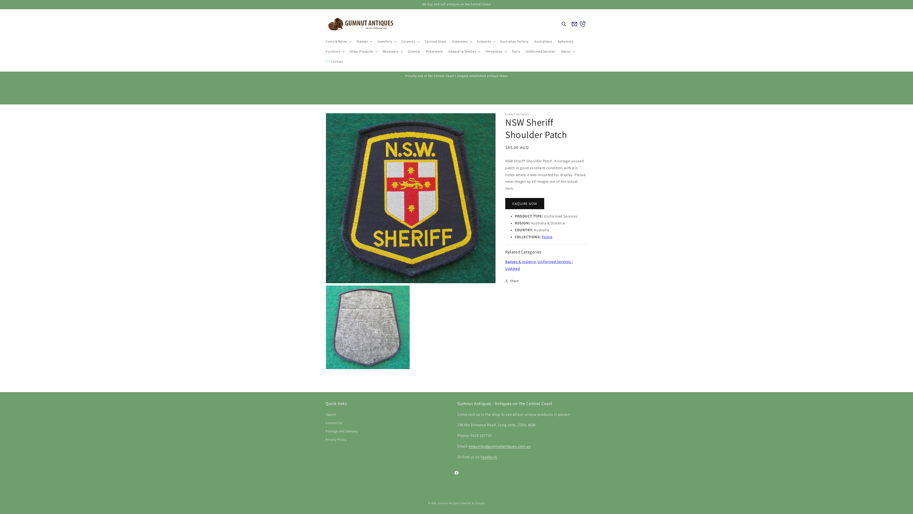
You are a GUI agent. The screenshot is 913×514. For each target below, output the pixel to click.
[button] (338, 41)
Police (547, 236)
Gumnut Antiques (449, 503)
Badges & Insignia (520, 261)
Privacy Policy (336, 439)
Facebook (489, 457)
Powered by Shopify (472, 503)
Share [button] (514, 281)
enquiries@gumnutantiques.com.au (500, 446)
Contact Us (334, 423)
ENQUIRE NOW (524, 203)
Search (331, 414)
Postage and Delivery (342, 431)
